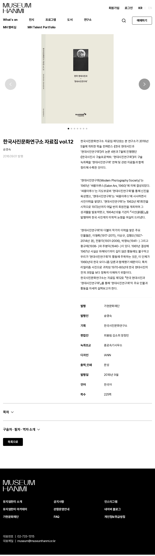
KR (140, 8)
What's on (10, 20)
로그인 (129, 8)
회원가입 (114, 8)
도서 (70, 20)
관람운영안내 (61, 509)
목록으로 (13, 442)
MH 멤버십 (9, 27)
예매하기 (142, 20)
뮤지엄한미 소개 (12, 501)
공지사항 (59, 501)
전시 (31, 20)
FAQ (56, 517)
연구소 (88, 20)
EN (150, 8)
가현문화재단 (11, 517)
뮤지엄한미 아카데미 (15, 509)
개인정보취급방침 (114, 517)
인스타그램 (110, 501)
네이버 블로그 (112, 509)
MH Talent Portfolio (42, 27)
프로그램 (51, 20)
